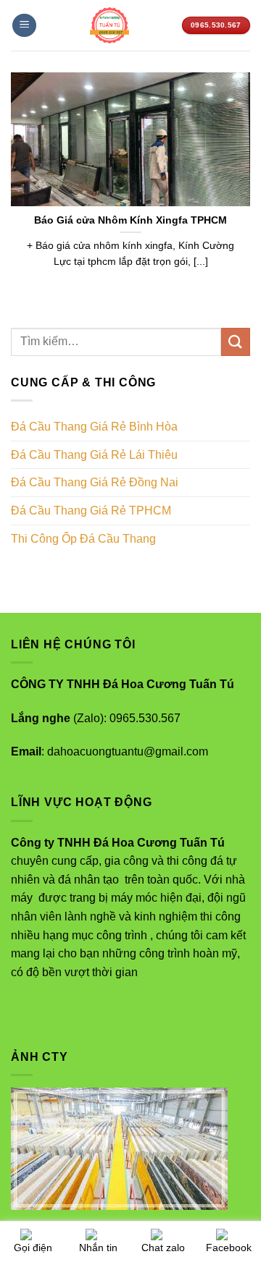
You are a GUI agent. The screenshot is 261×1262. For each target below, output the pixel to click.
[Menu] (24, 26)
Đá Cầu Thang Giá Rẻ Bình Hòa (94, 426)
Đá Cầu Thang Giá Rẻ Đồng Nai (94, 482)
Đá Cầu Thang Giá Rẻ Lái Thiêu (94, 455)
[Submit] (235, 342)
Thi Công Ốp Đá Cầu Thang (83, 539)
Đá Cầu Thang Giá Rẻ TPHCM (91, 510)
